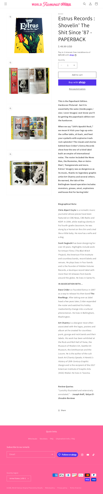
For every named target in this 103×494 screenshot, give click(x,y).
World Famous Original (20, 488)
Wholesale (32, 438)
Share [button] (63, 410)
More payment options (77, 89)
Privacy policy (62, 488)
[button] (6, 4)
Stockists (43, 438)
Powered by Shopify (36, 488)
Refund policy (50, 488)
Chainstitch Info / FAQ (65, 438)
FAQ (51, 438)
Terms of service (75, 488)
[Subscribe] (52, 454)
